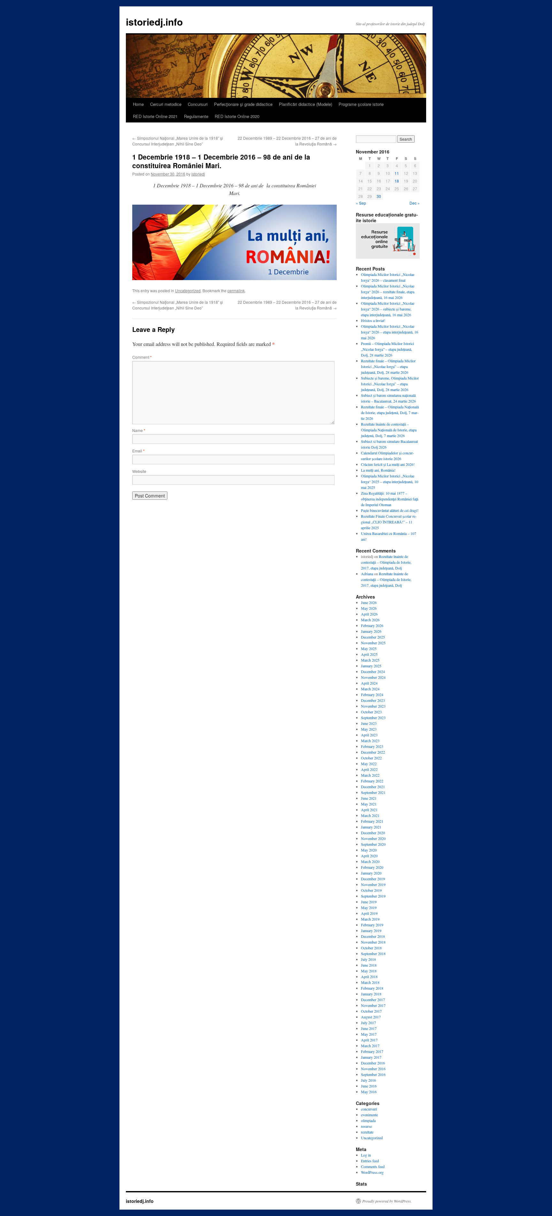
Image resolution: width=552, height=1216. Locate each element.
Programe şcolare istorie (361, 104)
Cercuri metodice (165, 104)
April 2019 (369, 913)
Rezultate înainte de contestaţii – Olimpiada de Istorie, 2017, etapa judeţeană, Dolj (386, 562)
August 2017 (371, 1016)
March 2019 (370, 919)
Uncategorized (188, 290)
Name (138, 430)
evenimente (369, 1114)
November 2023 (373, 706)
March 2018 (370, 982)
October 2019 (371, 890)
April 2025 (369, 654)
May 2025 (369, 648)
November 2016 (373, 1068)
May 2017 (369, 1034)
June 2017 (369, 1028)
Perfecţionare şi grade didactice (243, 104)
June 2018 (369, 965)
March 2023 (370, 740)
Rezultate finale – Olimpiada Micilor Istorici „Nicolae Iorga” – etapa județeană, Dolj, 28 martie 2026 (388, 366)
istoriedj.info (154, 21)
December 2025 (373, 636)
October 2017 (371, 1011)
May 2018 (369, 970)
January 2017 (371, 1057)
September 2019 (373, 895)
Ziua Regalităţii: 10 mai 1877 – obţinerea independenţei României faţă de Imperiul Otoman (389, 498)
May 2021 (369, 803)
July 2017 (368, 1022)
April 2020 (369, 855)
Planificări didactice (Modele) (305, 104)
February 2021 (372, 821)
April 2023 (369, 734)
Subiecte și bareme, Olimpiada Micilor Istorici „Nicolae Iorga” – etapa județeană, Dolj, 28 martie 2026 (390, 383)
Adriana (367, 573)
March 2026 (370, 619)
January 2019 (371, 930)
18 (397, 181)
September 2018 (373, 953)
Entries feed (370, 1160)
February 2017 (372, 1051)
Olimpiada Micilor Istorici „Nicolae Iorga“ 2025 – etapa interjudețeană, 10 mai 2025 (389, 481)
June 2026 (369, 602)
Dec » (415, 203)
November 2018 (373, 942)
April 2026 (369, 613)
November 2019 (373, 884)
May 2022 (369, 763)
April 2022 (369, 769)
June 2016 (369, 1085)
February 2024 (372, 694)
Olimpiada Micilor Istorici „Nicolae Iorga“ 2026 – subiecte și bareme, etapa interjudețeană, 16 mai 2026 (387, 309)
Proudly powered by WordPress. (387, 1201)
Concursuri (198, 104)
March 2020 (370, 861)
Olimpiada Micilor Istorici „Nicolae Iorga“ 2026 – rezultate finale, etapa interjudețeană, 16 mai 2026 (387, 291)
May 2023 (369, 729)
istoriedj (198, 174)
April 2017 (369, 1039)
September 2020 (373, 844)
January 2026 (371, 631)
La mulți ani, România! (378, 470)
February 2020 (372, 867)
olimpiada (368, 1120)
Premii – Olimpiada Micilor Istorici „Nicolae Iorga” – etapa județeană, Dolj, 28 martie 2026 (387, 349)
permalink (236, 290)
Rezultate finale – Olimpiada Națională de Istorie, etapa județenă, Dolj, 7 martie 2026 (390, 412)
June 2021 (369, 798)
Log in (366, 1154)
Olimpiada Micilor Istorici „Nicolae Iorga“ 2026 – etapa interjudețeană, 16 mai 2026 (389, 332)
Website (139, 471)
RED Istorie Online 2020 (237, 116)
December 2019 (373, 878)
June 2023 (369, 723)
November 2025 (373, 642)
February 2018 (372, 988)
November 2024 (373, 677)
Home (138, 104)
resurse (366, 1126)
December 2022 (373, 752)
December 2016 (373, 1062)
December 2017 (373, 999)
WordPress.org (372, 1172)
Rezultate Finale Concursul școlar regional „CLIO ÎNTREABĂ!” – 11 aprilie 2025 (389, 522)
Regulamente (196, 116)
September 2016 (373, 1074)
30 (379, 196)
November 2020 (373, 838)
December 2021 (373, 786)
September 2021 (373, 792)
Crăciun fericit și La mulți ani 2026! (388, 464)
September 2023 (373, 717)
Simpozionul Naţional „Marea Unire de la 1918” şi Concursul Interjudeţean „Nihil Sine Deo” (177, 140)
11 (397, 173)
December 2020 (373, 832)
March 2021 (370, 815)
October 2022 (371, 757)
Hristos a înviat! (373, 320)
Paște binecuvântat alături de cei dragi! (389, 510)
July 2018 (368, 959)
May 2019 (369, 907)
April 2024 (369, 683)
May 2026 (369, 608)
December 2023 (373, 700)
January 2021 (371, 826)
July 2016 (368, 1080)
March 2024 (370, 688)
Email (138, 450)
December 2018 (373, 936)
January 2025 (371, 665)
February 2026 (372, 625)
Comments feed (373, 1166)
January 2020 (371, 872)
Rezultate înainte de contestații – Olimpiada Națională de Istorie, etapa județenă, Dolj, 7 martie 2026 (389, 429)
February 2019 (372, 924)
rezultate (367, 1131)
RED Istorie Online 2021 (155, 116)
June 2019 (369, 901)
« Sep (361, 203)
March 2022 (370, 775)
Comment (142, 357)
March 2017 (370, 1045)
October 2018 (371, 947)
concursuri (369, 1108)
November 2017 (373, 1005)
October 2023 (371, 711)
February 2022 (372, 780)
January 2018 (371, 993)
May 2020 (369, 849)
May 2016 (369, 1091)
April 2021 (369, 809)
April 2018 (369, 976)
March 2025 (370, 660)
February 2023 (372, 746)
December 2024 (373, 671)
